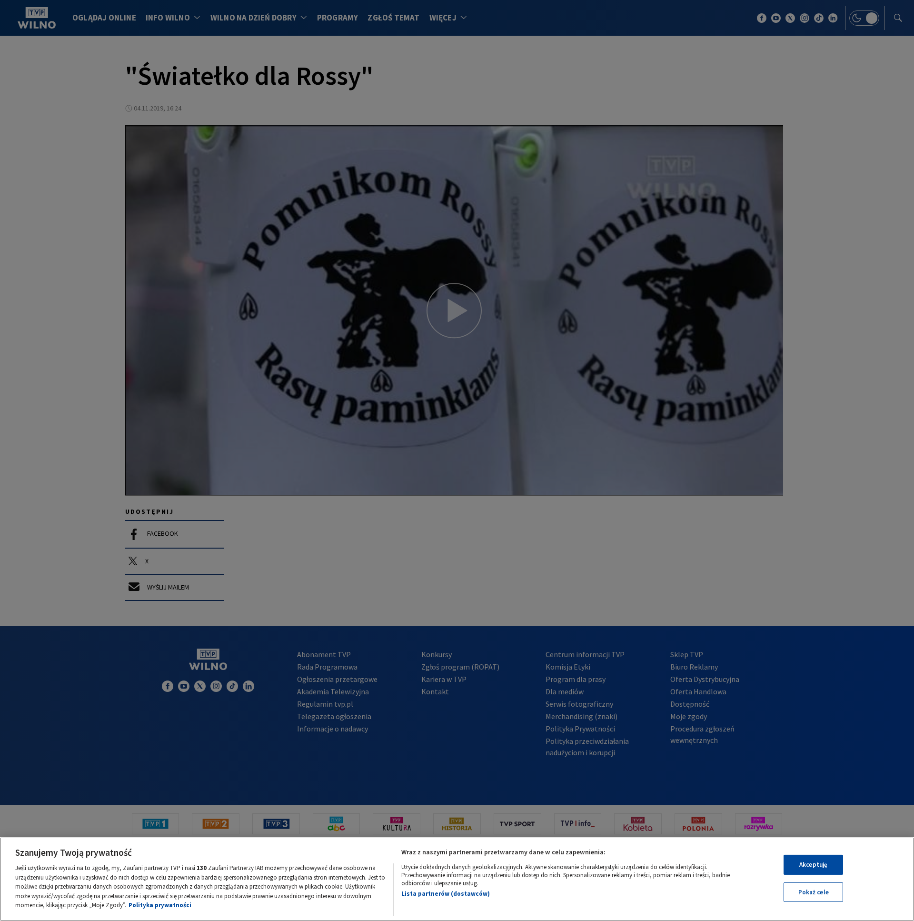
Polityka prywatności (160, 905)
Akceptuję (813, 865)
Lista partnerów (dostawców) (445, 894)
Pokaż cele (813, 892)
